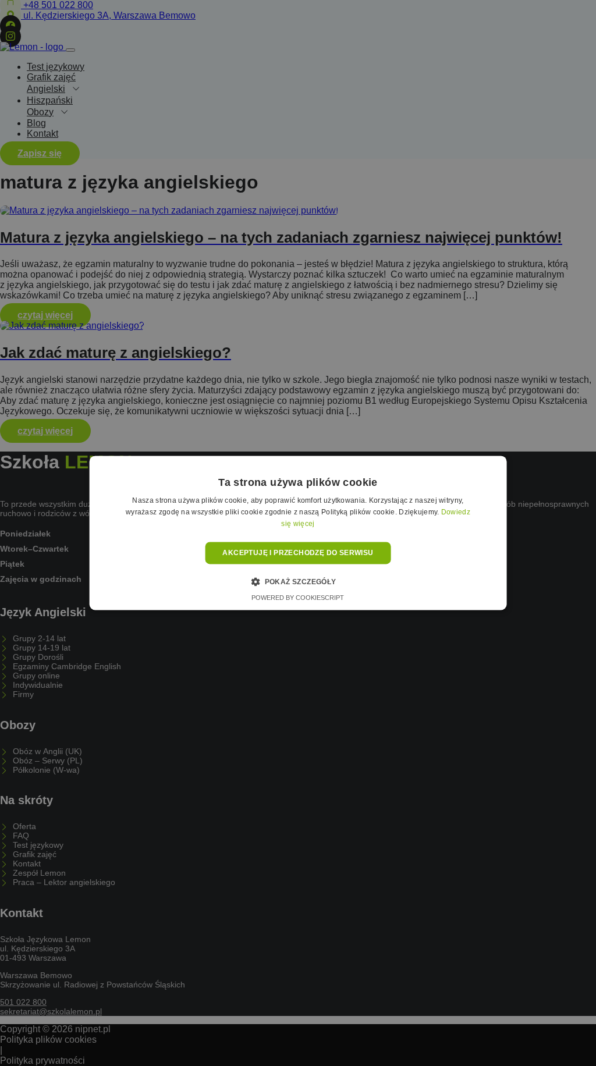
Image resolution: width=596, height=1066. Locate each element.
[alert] (298, 533)
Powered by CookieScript (297, 598)
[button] (298, 582)
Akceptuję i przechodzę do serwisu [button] (297, 553)
